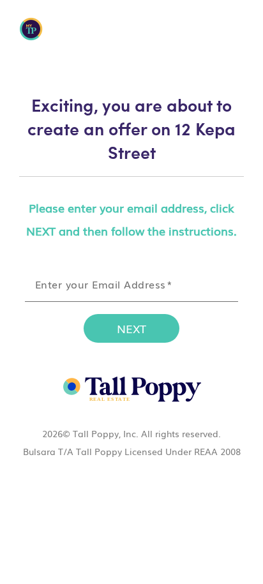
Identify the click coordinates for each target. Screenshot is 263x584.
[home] (131, 388)
